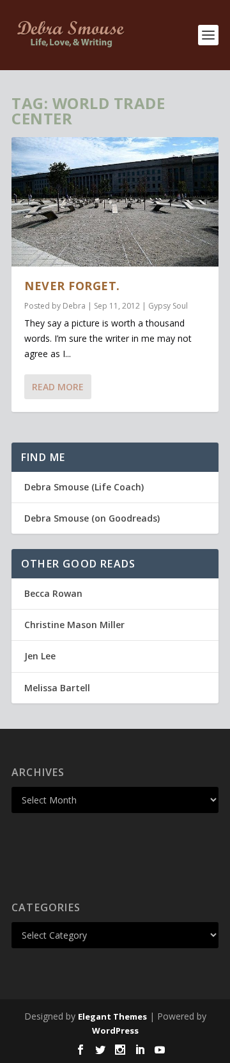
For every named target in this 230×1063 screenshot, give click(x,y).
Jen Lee (40, 656)
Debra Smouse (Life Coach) (84, 487)
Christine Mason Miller (74, 625)
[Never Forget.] (115, 202)
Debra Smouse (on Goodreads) (92, 518)
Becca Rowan (53, 593)
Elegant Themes (112, 1016)
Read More (58, 387)
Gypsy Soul (168, 305)
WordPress (115, 1030)
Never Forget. (72, 285)
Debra (74, 305)
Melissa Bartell (57, 688)
